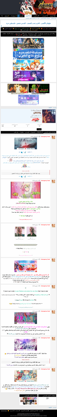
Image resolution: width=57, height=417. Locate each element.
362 (3, 126)
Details (45, 415)
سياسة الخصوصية (24, 410)
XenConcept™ (30, 415)
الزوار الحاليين (53, 18)
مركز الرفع (25, 35)
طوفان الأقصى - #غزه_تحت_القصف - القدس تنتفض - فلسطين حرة (28, 23)
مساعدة (17, 410)
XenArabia (4, 410)
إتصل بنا (40, 410)
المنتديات (44, 16)
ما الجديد (36, 16)
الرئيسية (52, 16)
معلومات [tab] (22, 132)
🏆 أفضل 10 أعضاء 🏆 (35, 28)
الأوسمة (21, 16)
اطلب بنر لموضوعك (32, 33)
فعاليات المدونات (32, 35)
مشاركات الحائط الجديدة (45, 18)
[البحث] (2, 16)
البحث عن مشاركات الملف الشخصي (32, 18)
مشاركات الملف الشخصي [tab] (50, 132)
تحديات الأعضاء (10, 33)
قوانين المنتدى (25, 30)
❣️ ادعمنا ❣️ (19, 35)
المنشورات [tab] (32, 132)
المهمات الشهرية (8, 28)
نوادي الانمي (17, 33)
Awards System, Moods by (28, 414)
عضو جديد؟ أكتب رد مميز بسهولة (21, 28)
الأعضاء (27, 16)
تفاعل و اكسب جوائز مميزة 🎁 (47, 28)
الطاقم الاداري (34, 30)
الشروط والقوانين (33, 410)
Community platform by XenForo (29, 413)
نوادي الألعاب (24, 33)
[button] (41, 16)
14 (39, 126)
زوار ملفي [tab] (16, 132)
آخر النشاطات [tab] (40, 132)
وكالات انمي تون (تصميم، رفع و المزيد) (46, 33)
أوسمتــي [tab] (27, 132)
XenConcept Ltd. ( (41, 415)
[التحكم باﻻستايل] (1, 26)
